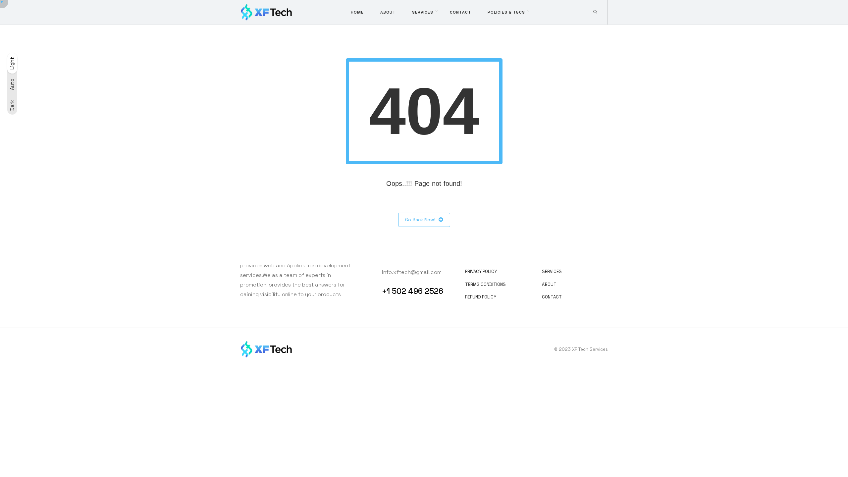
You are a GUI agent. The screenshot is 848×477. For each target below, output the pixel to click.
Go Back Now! (420, 220)
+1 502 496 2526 (412, 291)
